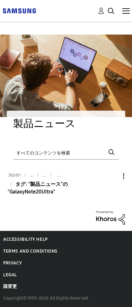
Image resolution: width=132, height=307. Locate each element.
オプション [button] (112, 176)
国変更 (10, 286)
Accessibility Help (25, 239)
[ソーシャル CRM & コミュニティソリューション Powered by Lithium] (110, 217)
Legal (10, 275)
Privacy (12, 263)
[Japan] (19, 10)
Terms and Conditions (30, 251)
